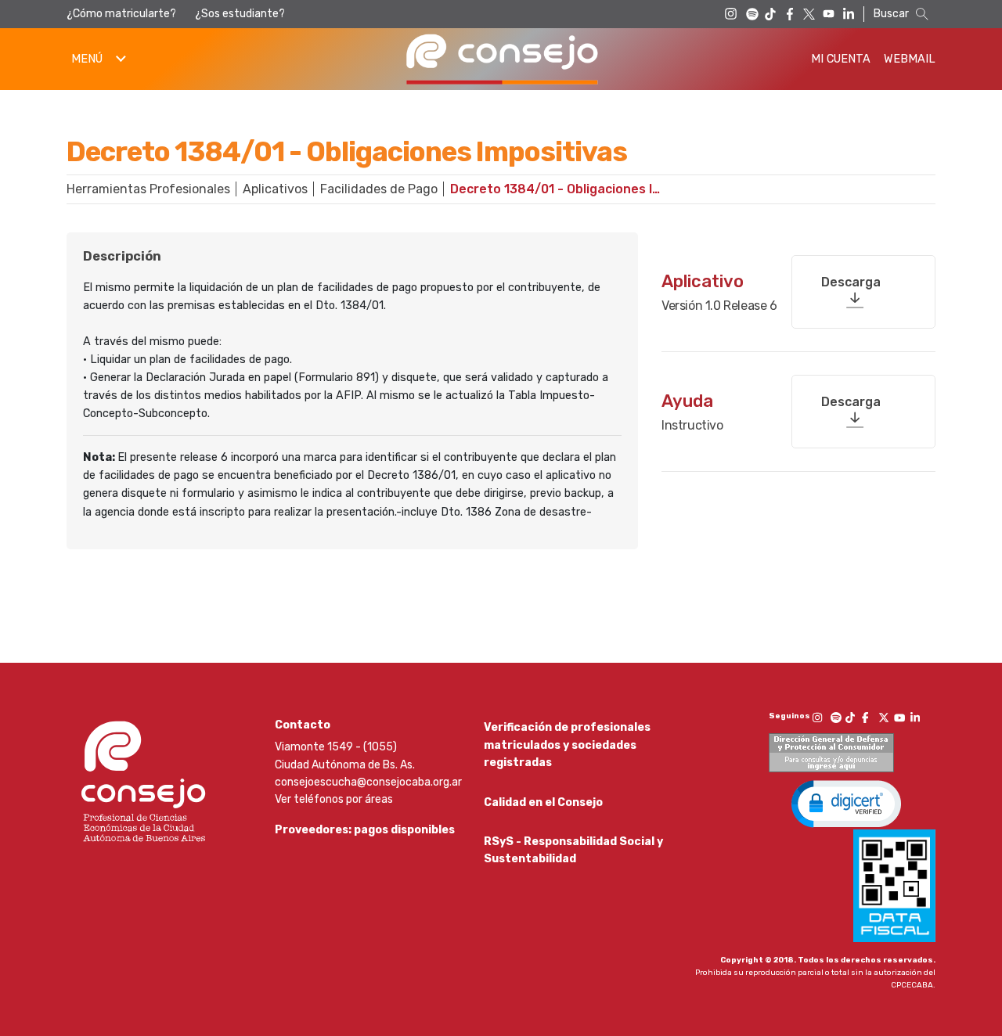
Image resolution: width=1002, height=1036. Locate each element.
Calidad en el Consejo (543, 802)
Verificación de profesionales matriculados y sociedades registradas (567, 745)
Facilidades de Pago (379, 189)
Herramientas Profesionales (148, 189)
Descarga (851, 282)
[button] (846, 802)
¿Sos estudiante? (240, 13)
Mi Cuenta (840, 59)
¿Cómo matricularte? (121, 13)
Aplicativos (275, 189)
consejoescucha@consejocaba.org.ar (368, 782)
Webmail (909, 59)
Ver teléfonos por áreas (334, 799)
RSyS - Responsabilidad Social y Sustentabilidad (573, 850)
